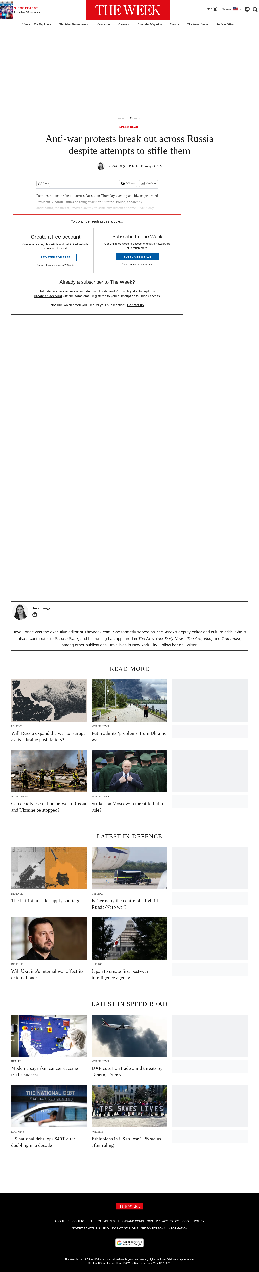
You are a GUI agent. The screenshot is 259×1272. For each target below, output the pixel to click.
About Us (62, 1221)
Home (120, 118)
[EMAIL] (35, 614)
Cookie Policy (193, 1221)
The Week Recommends (73, 24)
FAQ (106, 1228)
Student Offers (225, 24)
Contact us (135, 305)
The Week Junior (197, 24)
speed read (128, 127)
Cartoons (124, 24)
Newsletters (103, 24)
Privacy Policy (167, 1221)
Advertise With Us (85, 1228)
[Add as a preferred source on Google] (129, 1242)
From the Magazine (150, 24)
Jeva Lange (118, 166)
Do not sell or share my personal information (150, 1228)
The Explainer (42, 24)
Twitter (190, 645)
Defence (135, 118)
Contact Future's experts (93, 1221)
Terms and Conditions (135, 1221)
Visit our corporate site (180, 1259)
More (173, 24)
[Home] (25, 24)
